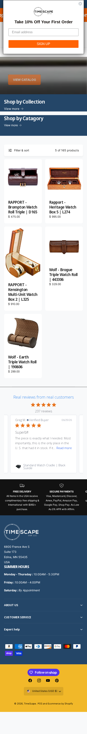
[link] (43, 466)
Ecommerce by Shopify (60, 703)
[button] (43, 605)
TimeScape (30, 703)
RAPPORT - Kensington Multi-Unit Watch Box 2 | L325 (22, 292)
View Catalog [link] (24, 80)
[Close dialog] (80, 4)
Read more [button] (64, 448)
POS (40, 703)
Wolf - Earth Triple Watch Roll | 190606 (22, 362)
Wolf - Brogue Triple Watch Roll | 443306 (63, 274)
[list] (43, 497)
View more (11, 109)
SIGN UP (43, 44)
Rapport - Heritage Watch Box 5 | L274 (62, 207)
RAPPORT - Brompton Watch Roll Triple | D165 (22, 207)
